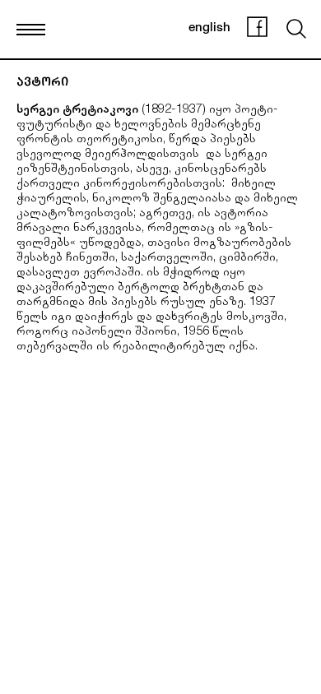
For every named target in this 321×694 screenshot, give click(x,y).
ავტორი (42, 83)
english (209, 28)
